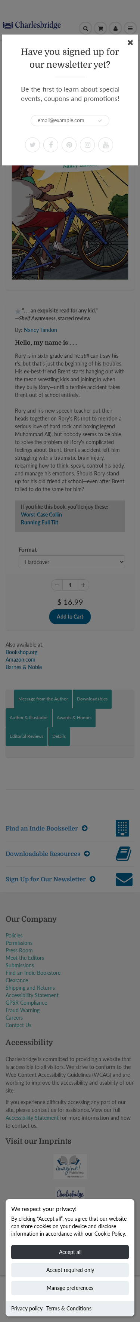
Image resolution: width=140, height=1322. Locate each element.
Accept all (70, 1252)
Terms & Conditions (68, 1308)
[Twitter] (32, 144)
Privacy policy (27, 1308)
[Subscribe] (100, 121)
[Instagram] (87, 144)
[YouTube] (105, 144)
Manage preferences (70, 1288)
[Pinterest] (69, 144)
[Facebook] (50, 144)
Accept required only (70, 1270)
